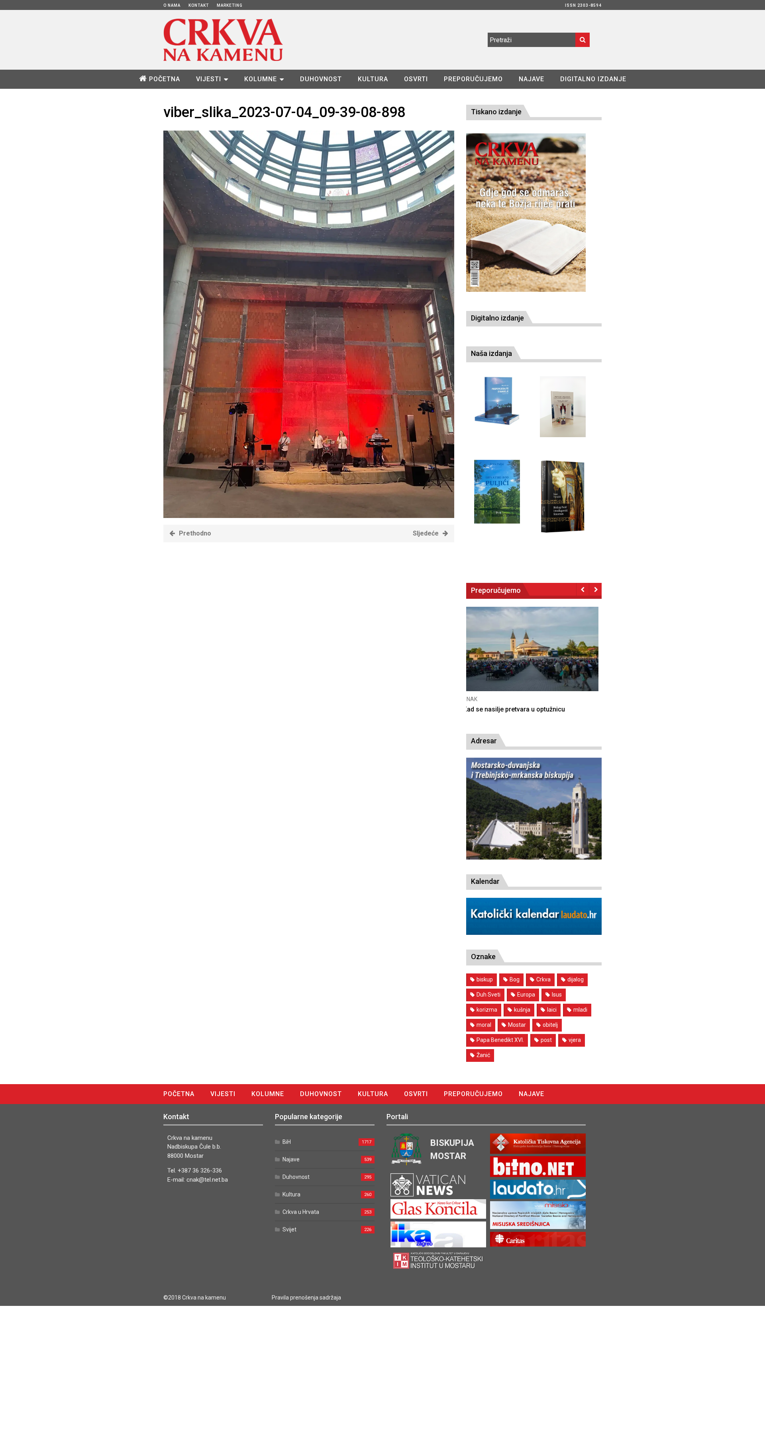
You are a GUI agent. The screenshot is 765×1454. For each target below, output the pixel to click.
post (546, 1040)
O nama (171, 5)
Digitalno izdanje (593, 79)
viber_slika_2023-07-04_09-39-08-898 (284, 112)
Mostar (517, 1025)
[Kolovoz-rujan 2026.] (526, 212)
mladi (580, 1009)
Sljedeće (426, 533)
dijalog (575, 979)
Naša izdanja (491, 353)
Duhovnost (321, 79)
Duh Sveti (488, 994)
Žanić (483, 1055)
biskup (485, 979)
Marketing (230, 5)
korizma (487, 1009)
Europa (526, 994)
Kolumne (260, 79)
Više (534, 656)
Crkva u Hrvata (300, 1212)
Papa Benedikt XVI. (500, 1040)
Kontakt (198, 5)
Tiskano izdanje (496, 111)
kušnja (522, 1009)
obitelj (550, 1025)
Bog (515, 979)
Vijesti (208, 79)
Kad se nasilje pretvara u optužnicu (517, 709)
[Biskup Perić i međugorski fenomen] (563, 497)
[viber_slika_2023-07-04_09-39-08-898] (308, 516)
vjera (575, 1040)
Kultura (373, 79)
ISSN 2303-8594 (583, 5)
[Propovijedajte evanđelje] (497, 401)
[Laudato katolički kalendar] (534, 932)
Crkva (543, 979)
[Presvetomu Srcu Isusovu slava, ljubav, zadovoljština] (563, 406)
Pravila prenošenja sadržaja (306, 1297)
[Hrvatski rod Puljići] (497, 492)
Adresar (484, 741)
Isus (557, 994)
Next (595, 589)
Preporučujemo (473, 79)
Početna (164, 79)
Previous (583, 589)
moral (484, 1025)
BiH (286, 1142)
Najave (531, 79)
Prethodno (195, 533)
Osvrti (416, 79)
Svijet (289, 1229)
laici (552, 1009)
